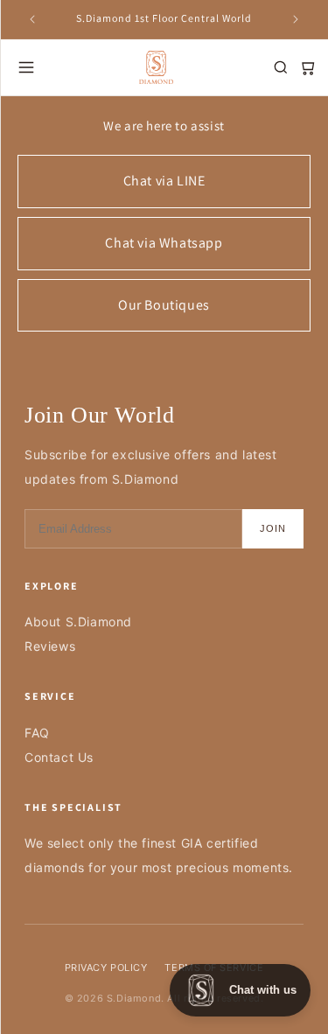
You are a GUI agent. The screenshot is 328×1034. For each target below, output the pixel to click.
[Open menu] (26, 67)
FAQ (37, 732)
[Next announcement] (295, 19)
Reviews (49, 646)
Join (273, 528)
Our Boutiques (164, 305)
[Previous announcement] (32, 19)
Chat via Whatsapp (163, 243)
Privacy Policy (106, 967)
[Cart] (307, 67)
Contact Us (59, 757)
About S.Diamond (78, 621)
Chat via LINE (164, 180)
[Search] (281, 67)
